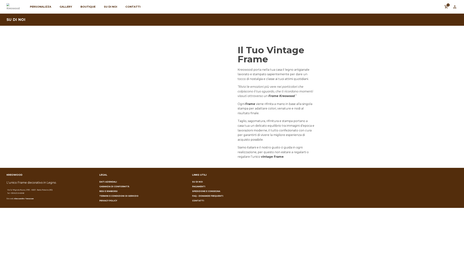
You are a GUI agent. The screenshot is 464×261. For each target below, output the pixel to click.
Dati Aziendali (108, 182)
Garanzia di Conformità (114, 186)
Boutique (88, 6)
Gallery (66, 6)
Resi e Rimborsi (108, 191)
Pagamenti (198, 186)
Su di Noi (110, 6)
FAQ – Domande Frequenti (207, 196)
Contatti (132, 6)
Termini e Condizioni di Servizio (118, 196)
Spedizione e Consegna (206, 191)
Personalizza (40, 6)
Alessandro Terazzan (24, 199)
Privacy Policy (108, 201)
